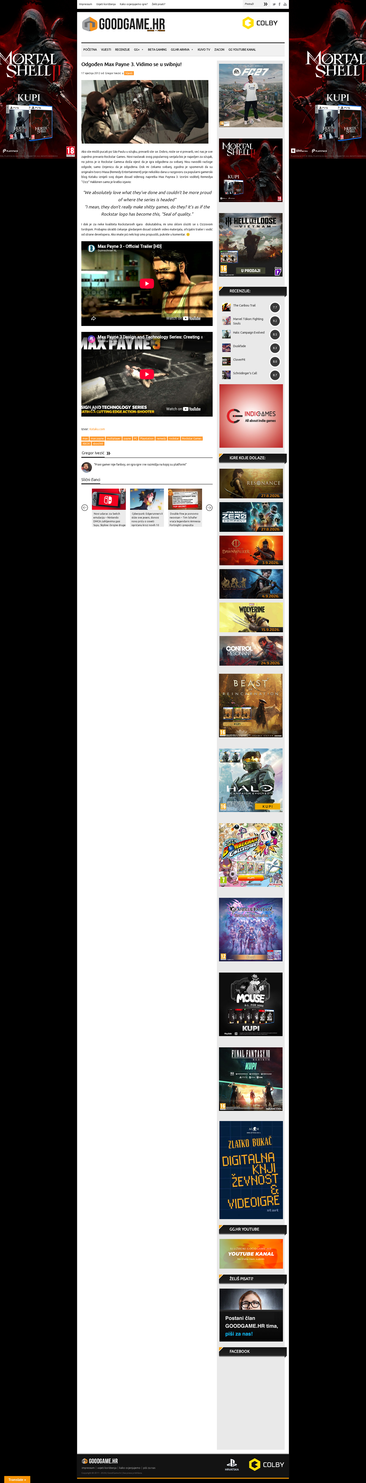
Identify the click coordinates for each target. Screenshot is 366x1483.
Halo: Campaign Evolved (249, 332)
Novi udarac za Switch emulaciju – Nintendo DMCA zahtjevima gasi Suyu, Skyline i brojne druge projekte (109, 521)
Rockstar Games (191, 438)
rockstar (174, 438)
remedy (161, 438)
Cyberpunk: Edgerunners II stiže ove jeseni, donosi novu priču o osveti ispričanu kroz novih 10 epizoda (147, 521)
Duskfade (239, 346)
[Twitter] (274, 5)
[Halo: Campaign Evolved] (225, 334)
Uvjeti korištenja (106, 4)
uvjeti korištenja (106, 1467)
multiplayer (114, 438)
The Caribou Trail (244, 305)
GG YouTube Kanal (242, 49)
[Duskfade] (225, 348)
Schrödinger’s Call (245, 373)
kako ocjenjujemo (129, 1467)
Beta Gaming (157, 49)
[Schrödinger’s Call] (225, 375)
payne (127, 438)
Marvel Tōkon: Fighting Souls (248, 321)
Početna (90, 49)
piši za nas (149, 1467)
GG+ (137, 49)
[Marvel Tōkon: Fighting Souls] (225, 320)
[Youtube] (285, 5)
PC (135, 438)
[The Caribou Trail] (225, 307)
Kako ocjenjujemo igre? (134, 4)
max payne (97, 438)
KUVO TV (204, 49)
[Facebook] (279, 5)
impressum (88, 1467)
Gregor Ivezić (113, 73)
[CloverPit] (225, 361)
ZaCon (219, 49)
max (85, 438)
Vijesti (106, 49)
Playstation (147, 438)
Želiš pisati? (158, 4)
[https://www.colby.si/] (235, 28)
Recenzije (122, 49)
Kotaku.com (97, 429)
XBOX (86, 443)
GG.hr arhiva (180, 49)
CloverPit (239, 359)
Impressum (85, 4)
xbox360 (98, 443)
